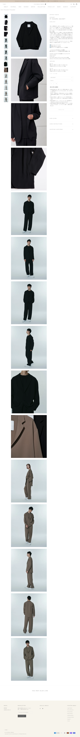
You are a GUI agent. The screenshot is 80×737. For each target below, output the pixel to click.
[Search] (73, 4)
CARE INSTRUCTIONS (56, 123)
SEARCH (65, 6)
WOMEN (26, 6)
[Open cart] (76, 4)
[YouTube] (42, 708)
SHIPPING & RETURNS (56, 129)
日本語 (4, 4)
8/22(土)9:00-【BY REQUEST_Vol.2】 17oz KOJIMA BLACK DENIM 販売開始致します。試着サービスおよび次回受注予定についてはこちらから (40, 1)
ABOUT (6, 6)
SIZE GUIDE (53, 118)
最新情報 (5, 708)
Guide (68, 720)
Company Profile (70, 717)
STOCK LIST (51, 6)
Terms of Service (70, 709)
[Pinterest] (56, 73)
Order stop (61, 109)
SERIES (33, 6)
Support (68, 719)
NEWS (59, 6)
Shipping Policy (70, 715)
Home (2, 9)
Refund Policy (70, 713)
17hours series (6, 9)
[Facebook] (53, 73)
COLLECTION (41, 6)
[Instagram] (40, 708)
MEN (20, 6)
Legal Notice (69, 708)
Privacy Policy (70, 711)
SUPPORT (73, 6)
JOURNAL (13, 6)
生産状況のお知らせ (7, 709)
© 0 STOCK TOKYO (9, 732)
